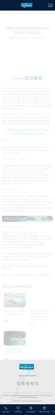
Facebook (31, 264)
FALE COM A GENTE (27, 376)
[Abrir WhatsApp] (48, 408)
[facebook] (19, 383)
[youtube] (36, 383)
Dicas (11, 28)
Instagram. (45, 264)
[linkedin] (33, 383)
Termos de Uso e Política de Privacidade (35, 396)
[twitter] (23, 383)
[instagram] (28, 383)
